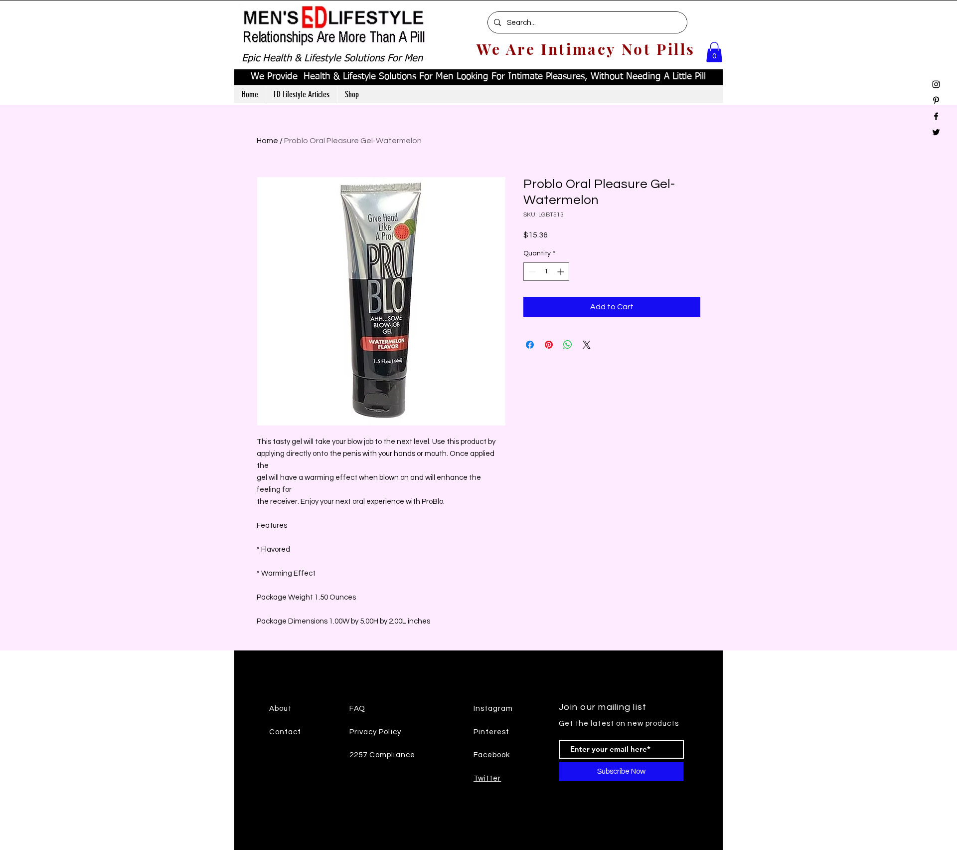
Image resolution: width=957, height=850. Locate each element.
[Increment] (561, 271)
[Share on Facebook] (530, 345)
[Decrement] (531, 271)
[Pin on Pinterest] (549, 345)
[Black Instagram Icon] (936, 84)
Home (267, 141)
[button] (714, 52)
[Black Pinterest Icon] (936, 100)
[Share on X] (587, 345)
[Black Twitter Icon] (936, 132)
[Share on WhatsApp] (568, 345)
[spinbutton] (546, 271)
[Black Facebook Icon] (936, 116)
